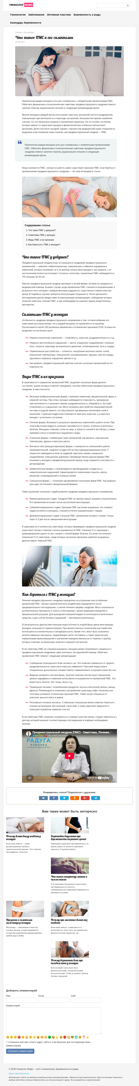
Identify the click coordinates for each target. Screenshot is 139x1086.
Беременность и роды (87, 14)
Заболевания (36, 14)
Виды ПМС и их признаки (41, 240)
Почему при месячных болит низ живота (69, 921)
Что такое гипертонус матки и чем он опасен (69, 878)
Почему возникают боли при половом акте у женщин (67, 962)
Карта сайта (14, 1073)
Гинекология (18, 14)
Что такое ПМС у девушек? (42, 230)
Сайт (73, 996)
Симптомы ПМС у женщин (41, 235)
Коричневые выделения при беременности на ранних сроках (68, 838)
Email (41, 996)
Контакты (25, 1073)
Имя (8, 996)
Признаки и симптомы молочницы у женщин (19, 921)
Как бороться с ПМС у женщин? (44, 244)
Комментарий (13, 1005)
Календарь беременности (25, 22)
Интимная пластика (59, 14)
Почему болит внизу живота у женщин (23, 838)
